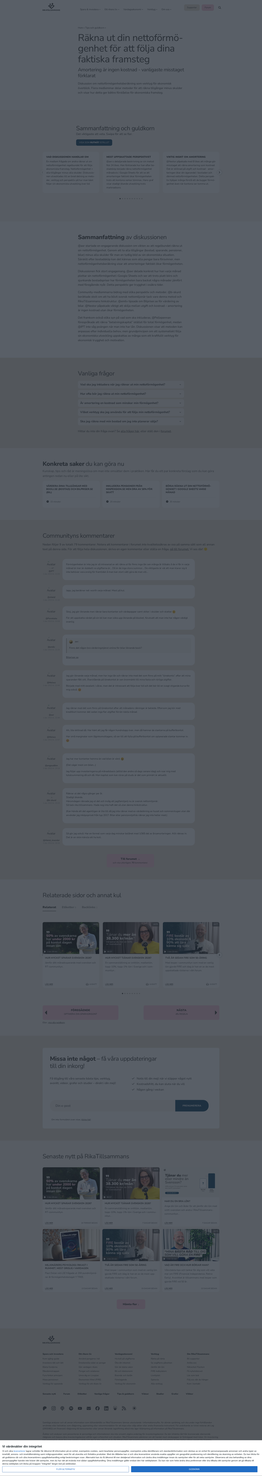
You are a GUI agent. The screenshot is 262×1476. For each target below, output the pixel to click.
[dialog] (131, 1458)
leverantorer (19, 1451)
